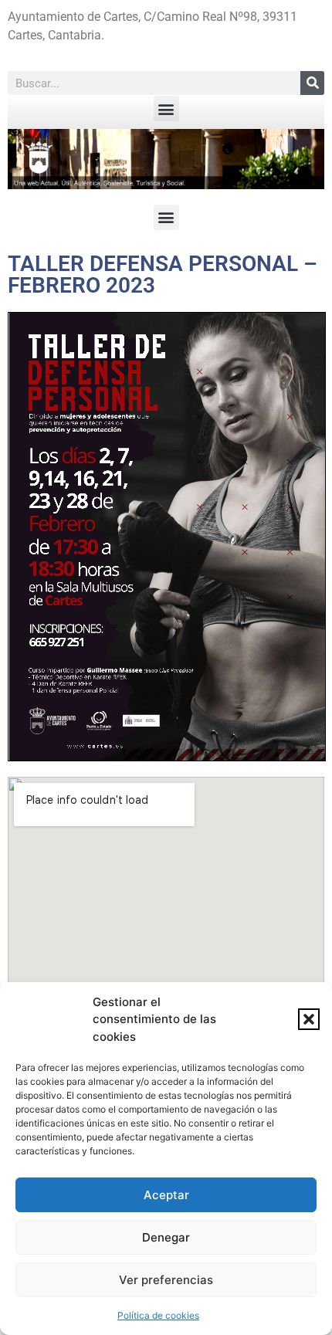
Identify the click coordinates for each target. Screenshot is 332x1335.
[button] (309, 1019)
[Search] (312, 83)
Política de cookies (158, 1315)
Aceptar (166, 1195)
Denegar (166, 1237)
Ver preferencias (166, 1279)
